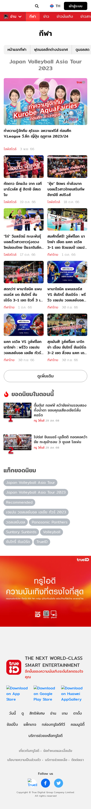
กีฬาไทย (52, 254)
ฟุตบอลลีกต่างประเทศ (51, 49)
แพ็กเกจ (30, 724)
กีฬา (32, 16)
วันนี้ (12, 713)
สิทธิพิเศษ (37, 713)
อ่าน (13, 16)
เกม (65, 713)
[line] (32, 783)
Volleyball (51, 532)
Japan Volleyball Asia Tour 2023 (36, 492)
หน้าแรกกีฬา (16, 49)
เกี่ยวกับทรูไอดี (29, 750)
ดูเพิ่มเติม (45, 376)
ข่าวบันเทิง (65, 16)
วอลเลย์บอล (15, 522)
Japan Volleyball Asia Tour (30, 482)
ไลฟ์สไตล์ (10, 149)
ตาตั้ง (77, 713)
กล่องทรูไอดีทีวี (53, 724)
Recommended (19, 502)
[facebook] (45, 783)
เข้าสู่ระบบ (75, 6)
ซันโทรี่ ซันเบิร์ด (18, 542)
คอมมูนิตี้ (77, 724)
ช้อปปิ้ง (12, 724)
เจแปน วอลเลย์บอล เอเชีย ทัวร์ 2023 (36, 512)
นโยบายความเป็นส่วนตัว (24, 759)
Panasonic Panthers (49, 522)
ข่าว (46, 16)
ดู (22, 713)
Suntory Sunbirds (21, 532)
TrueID (13, 6)
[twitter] (58, 783)
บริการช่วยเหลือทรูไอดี (45, 736)
